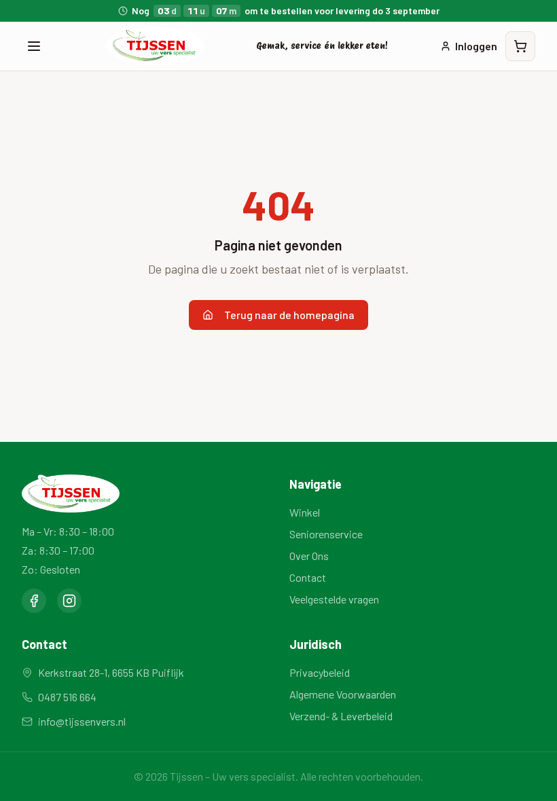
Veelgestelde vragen (334, 599)
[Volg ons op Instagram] (69, 601)
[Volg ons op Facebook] (34, 601)
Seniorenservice (326, 533)
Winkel (304, 512)
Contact (307, 577)
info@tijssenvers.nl (82, 721)
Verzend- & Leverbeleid (341, 715)
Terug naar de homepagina (289, 314)
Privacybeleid (319, 672)
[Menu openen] (34, 46)
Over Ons (309, 555)
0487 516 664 (67, 696)
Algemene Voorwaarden (342, 694)
